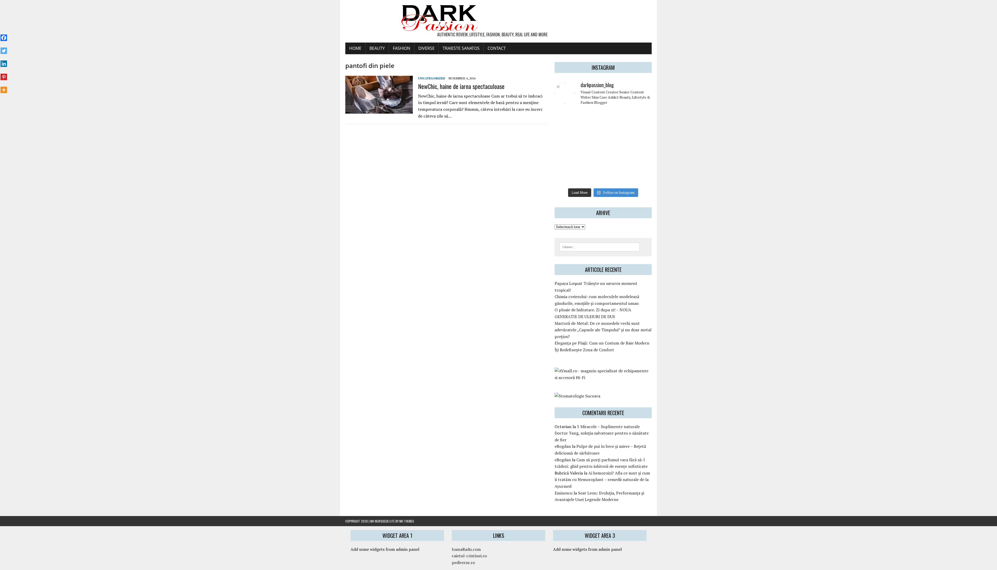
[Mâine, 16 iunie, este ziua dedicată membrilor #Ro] (640, 147)
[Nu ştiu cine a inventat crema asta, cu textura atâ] (591, 177)
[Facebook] (4, 35)
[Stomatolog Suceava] (577, 396)
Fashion (401, 48)
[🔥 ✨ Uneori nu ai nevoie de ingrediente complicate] (566, 162)
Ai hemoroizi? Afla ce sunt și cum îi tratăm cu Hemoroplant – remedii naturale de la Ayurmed (602, 479)
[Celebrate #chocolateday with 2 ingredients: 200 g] (591, 132)
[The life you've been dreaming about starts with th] (566, 132)
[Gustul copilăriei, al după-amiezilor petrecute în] (615, 117)
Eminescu (563, 493)
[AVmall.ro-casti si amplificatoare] (603, 377)
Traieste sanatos (461, 48)
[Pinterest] (4, 74)
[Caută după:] (600, 246)
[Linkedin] (4, 61)
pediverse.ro (463, 562)
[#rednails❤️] (566, 147)
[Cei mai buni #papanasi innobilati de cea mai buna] (640, 132)
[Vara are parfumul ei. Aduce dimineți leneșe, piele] (640, 117)
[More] (4, 87)
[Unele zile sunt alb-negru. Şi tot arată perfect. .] (566, 177)
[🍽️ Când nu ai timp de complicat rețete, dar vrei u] (615, 162)
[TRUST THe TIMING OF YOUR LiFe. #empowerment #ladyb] (591, 117)
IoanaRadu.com (466, 549)
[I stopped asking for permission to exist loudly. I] (640, 177)
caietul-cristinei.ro (469, 556)
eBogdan (563, 446)
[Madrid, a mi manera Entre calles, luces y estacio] (566, 117)
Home (355, 48)
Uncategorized (431, 78)
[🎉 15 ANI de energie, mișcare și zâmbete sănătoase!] (615, 177)
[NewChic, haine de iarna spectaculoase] (379, 110)
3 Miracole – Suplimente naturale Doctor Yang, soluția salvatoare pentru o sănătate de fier (602, 433)
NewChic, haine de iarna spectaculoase (461, 86)
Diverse (426, 48)
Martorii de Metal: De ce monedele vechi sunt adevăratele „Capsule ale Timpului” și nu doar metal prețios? (603, 329)
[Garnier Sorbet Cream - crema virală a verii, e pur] (615, 147)
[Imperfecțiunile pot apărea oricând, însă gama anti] (615, 132)
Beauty (377, 48)
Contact (497, 48)
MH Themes (406, 521)
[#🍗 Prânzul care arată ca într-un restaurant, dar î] (640, 162)
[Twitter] (4, 48)
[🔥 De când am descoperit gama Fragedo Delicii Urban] (591, 162)
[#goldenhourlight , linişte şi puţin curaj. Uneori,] (591, 147)
